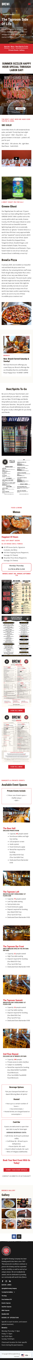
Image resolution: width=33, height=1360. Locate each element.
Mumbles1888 (5, 1314)
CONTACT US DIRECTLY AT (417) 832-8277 (16, 1176)
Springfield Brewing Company (9, 1288)
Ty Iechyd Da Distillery (7, 1292)
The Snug (4, 1295)
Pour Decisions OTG (7, 1299)
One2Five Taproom (6, 1306)
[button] (29, 4)
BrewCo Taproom (6, 1303)
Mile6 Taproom (5, 1310)
